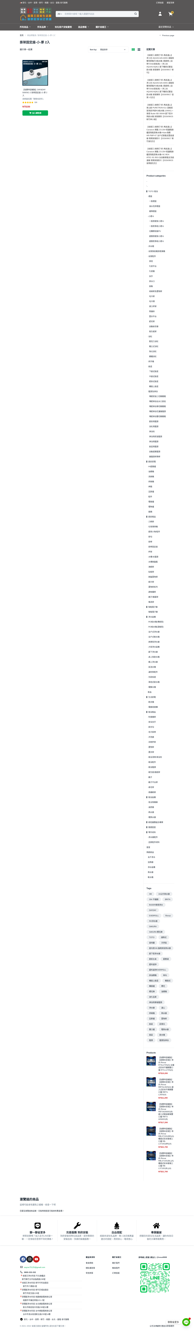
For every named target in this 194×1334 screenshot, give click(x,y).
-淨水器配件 (153, 837)
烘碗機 (152, 1013)
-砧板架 (151, 572)
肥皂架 (152, 321)
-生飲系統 (152, 677)
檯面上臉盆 (153, 386)
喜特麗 (152, 943)
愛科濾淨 (153, 964)
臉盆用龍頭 (153, 446)
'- (147, 186)
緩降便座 (153, 211)
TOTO (151, 937)
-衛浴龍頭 (152, 767)
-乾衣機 (151, 702)
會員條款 (89, 1263)
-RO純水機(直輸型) (156, 627)
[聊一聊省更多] (37, 1225)
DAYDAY (152, 910)
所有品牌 (41, 27)
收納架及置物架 (155, 291)
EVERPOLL (154, 916)
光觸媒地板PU (155, 231)
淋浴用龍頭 (153, 441)
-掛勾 (150, 537)
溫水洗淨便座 (154, 206)
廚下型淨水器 (154, 953)
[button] (44, 3)
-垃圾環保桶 (153, 527)
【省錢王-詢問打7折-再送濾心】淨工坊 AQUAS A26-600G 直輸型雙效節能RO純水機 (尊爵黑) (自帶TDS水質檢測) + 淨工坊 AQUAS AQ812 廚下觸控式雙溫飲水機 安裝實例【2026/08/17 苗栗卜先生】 (160, 88)
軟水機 (150, 877)
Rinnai (168, 916)
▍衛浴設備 (151, 797)
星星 (148, 847)
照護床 (152, 311)
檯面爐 (152, 986)
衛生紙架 (153, 331)
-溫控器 (151, 807)
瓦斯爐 (152, 1019)
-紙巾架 (151, 582)
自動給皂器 (153, 326)
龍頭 (151, 1040)
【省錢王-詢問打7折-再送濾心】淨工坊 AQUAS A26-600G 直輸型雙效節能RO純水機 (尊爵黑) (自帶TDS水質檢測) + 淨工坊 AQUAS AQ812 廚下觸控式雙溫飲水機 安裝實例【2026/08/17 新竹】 (160, 64)
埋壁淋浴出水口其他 (157, 401)
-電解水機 (152, 687)
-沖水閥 (151, 246)
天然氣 (164, 943)
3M (150, 894)
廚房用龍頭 (153, 421)
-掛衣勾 (151, 727)
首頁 (21, 35)
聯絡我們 (116, 1268)
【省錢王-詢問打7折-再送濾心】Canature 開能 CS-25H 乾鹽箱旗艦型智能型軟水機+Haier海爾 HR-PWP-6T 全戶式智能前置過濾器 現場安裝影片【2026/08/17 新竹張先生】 (160, 134)
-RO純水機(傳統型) (156, 622)
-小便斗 (151, 216)
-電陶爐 (151, 507)
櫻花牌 (152, 991)
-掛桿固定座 (153, 547)
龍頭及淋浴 (164, 1040)
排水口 (152, 281)
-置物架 (151, 747)
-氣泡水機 (152, 667)
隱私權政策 (90, 1268)
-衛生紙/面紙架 (154, 772)
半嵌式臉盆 (153, 376)
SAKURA (153, 926)
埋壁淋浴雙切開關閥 (157, 416)
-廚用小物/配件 (154, 532)
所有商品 (24, 27)
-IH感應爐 (152, 466)
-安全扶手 (152, 722)
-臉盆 (150, 366)
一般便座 (153, 201)
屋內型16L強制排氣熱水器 (160, 948)
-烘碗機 (151, 481)
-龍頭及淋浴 (153, 391)
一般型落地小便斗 (156, 226)
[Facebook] (23, 1259)
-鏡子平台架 (153, 782)
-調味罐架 (152, 592)
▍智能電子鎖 (152, 607)
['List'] (138, 49)
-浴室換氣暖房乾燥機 (156, 251)
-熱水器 (151, 812)
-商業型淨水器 (154, 642)
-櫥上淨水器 (153, 662)
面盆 (151, 1035)
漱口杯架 (153, 306)
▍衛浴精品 (151, 712)
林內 (165, 975)
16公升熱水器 (164, 894)
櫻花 (163, 986)
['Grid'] (133, 49)
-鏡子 (150, 777)
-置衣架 (151, 752)
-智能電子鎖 (153, 612)
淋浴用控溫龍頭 (155, 436)
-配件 (150, 497)
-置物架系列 (153, 587)
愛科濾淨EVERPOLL (157, 970)
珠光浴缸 (153, 351)
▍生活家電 (151, 697)
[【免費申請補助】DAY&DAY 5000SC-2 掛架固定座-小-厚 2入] (35, 73)
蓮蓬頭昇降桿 (154, 457)
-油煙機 (151, 471)
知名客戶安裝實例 (63, 27)
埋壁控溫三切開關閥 (157, 396)
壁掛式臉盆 (153, 381)
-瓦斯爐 (151, 492)
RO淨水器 (153, 921)
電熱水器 (165, 1029)
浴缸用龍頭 (153, 426)
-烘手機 (151, 361)
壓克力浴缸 (153, 341)
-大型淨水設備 (154, 647)
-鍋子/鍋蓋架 (153, 597)
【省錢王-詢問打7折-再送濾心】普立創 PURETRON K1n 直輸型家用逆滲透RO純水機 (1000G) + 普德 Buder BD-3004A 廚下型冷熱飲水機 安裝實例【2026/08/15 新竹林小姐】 (159, 112)
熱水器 (150, 872)
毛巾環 (152, 301)
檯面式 (168, 981)
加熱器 (150, 862)
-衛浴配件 (152, 762)
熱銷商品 (150, 852)
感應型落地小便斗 (156, 241)
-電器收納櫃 (153, 707)
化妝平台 (153, 266)
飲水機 (162, 1035)
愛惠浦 (166, 959)
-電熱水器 (152, 817)
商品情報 (82, 27)
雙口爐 (152, 1029)
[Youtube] (36, 1259)
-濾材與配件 (153, 672)
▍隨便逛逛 (151, 827)
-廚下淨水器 (153, 652)
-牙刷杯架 (152, 742)
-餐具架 (151, 602)
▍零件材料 (151, 832)
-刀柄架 (151, 522)
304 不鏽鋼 (153, 899)
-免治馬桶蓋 (153, 802)
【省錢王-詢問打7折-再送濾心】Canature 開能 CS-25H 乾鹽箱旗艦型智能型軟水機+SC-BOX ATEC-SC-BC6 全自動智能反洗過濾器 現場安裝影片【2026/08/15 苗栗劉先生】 (160, 156)
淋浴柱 (152, 431)
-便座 (150, 196)
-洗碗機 (151, 476)
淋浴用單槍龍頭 (155, 1002)
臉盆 (151, 1024)
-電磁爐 (151, 502)
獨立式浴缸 (153, 346)
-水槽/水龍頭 (153, 557)
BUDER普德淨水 (156, 905)
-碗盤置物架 (153, 577)
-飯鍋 (150, 512)
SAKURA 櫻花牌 (155, 932)
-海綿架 (151, 567)
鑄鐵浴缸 (153, 356)
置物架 (164, 1019)
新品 (150, 692)
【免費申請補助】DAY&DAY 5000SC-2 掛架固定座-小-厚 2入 (34, 92)
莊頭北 (162, 1024)
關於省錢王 (101, 27)
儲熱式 (164, 937)
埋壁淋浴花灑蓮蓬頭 (157, 411)
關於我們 (116, 1263)
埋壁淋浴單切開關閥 (157, 406)
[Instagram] (29, 1259)
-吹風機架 (152, 717)
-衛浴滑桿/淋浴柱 (155, 757)
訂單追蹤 (116, 1273)
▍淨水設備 (151, 617)
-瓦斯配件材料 (154, 842)
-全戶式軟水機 (154, 637)
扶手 (151, 276)
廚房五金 (153, 959)
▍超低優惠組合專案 (154, 822)
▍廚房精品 (151, 517)
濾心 (163, 1008)
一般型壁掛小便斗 (156, 221)
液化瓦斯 (153, 997)
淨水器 (152, 1008)
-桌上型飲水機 (154, 657)
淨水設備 (151, 867)
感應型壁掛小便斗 (156, 236)
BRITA (167, 899)
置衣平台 (153, 316)
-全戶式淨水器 (154, 632)
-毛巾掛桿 (152, 732)
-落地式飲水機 (154, 682)
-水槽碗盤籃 (153, 562)
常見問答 (89, 1273)
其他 (151, 261)
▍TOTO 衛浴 (152, 191)
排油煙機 (153, 975)
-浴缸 (150, 336)
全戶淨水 (151, 857)
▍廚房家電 (151, 462)
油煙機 (164, 991)
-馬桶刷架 (152, 792)
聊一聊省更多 (38, 1232)
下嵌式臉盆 (153, 371)
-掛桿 (150, 542)
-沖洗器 (151, 737)
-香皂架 (151, 787)
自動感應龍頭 (154, 451)
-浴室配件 (152, 256)
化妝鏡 (152, 271)
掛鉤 (151, 286)
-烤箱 (150, 486)
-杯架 (150, 552)
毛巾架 (152, 296)
